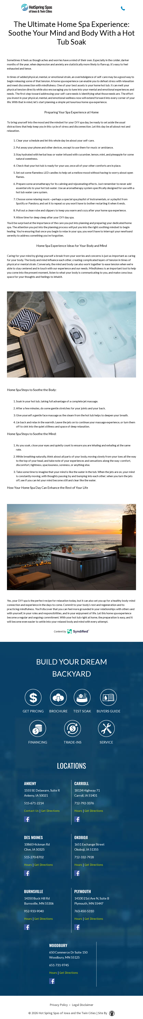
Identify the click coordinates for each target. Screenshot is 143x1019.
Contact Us (31, 811)
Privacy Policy (59, 1005)
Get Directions (50, 811)
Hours (78, 811)
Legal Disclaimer (82, 1005)
